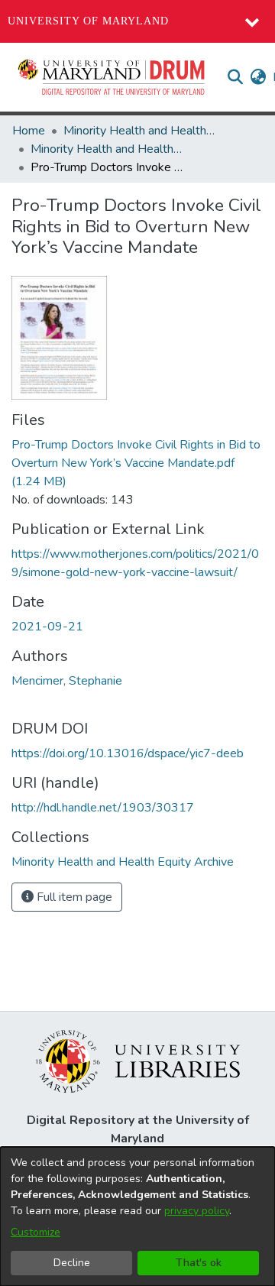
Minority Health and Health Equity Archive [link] (139, 130)
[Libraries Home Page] (138, 1060)
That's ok (199, 1262)
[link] (135, 463)
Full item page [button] (73, 897)
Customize (35, 1232)
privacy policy (196, 1210)
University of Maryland (88, 21)
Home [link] (28, 130)
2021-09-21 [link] (47, 626)
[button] (112, 77)
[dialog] (137, 1216)
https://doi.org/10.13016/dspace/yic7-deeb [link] (127, 753)
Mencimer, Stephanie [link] (66, 680)
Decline (71, 1262)
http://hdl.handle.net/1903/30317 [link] (102, 807)
